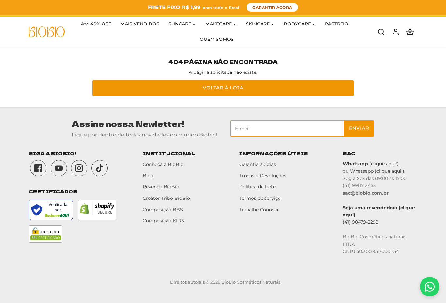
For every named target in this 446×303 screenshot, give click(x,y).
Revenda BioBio (161, 187)
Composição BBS (163, 210)
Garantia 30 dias (257, 164)
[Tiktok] (99, 168)
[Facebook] (38, 168)
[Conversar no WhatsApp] (429, 286)
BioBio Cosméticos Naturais (250, 282)
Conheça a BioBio (163, 164)
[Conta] (396, 32)
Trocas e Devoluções (262, 176)
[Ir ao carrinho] (410, 32)
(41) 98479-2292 (360, 222)
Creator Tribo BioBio (166, 198)
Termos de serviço (260, 198)
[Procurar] (381, 32)
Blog (148, 176)
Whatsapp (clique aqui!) (377, 171)
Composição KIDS (163, 221)
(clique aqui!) (371, 164)
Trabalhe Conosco (259, 210)
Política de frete (257, 187)
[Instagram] (79, 168)
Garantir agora (272, 7)
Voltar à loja (223, 88)
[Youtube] (59, 168)
